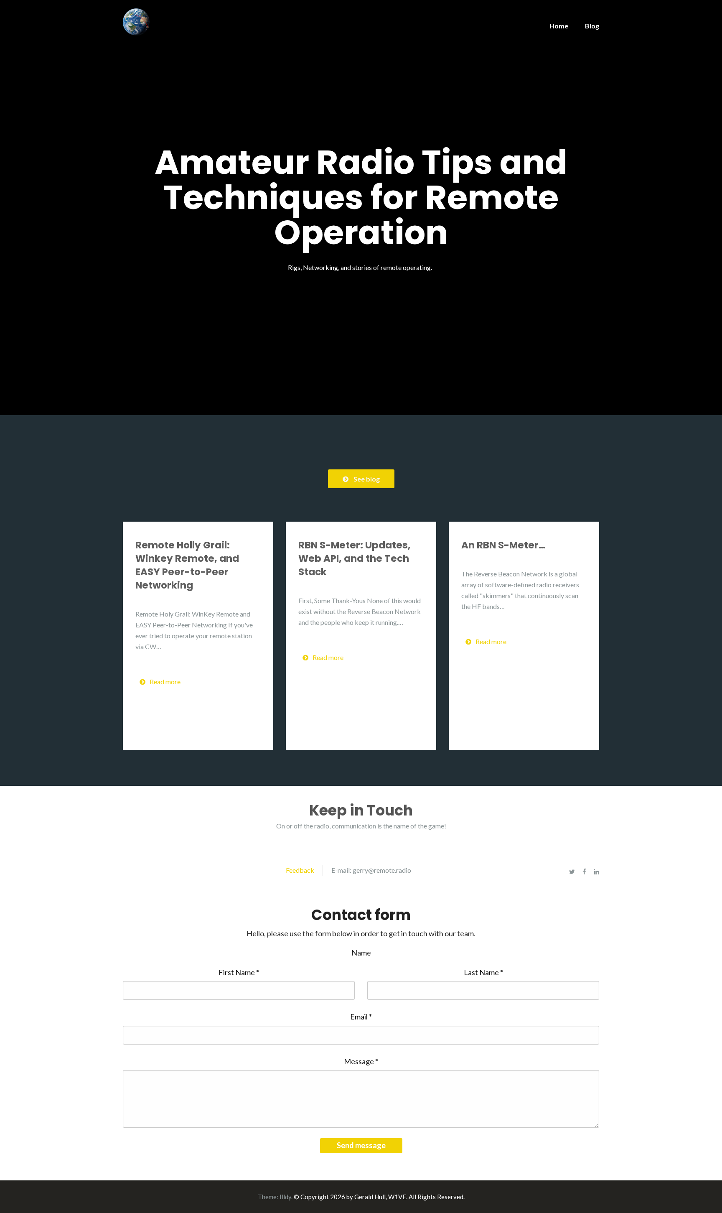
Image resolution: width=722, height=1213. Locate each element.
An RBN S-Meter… (503, 545)
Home (558, 26)
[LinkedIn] (596, 871)
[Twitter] (572, 871)
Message (361, 1061)
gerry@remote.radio (382, 870)
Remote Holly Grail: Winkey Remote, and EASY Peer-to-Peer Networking (187, 565)
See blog (366, 479)
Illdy (285, 1196)
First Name (239, 972)
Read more (165, 681)
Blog (592, 26)
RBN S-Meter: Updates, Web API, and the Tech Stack (354, 558)
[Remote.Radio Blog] (136, 21)
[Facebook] (584, 871)
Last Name (483, 972)
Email (361, 1016)
